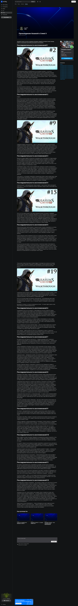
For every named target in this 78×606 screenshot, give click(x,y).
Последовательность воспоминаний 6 (66, 71)
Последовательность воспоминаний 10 (67, 75)
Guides (26, 4)
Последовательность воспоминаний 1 (66, 65)
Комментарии (62, 79)
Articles (22, 4)
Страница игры (67, 58)
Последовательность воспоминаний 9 (66, 74)
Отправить (54, 541)
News (19, 4)
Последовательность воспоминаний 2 (66, 66)
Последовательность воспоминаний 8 (66, 73)
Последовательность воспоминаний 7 (66, 72)
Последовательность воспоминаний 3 (66, 67)
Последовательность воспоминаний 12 (67, 78)
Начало (61, 64)
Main (16, 4)
